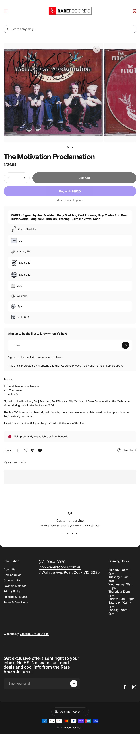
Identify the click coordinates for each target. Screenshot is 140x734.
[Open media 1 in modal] (96, 49)
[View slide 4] (76, 533)
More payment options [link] (70, 200)
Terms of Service (105, 365)
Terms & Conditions (16, 602)
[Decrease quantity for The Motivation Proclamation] (8, 178)
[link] (69, 572)
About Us (9, 569)
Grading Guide (12, 574)
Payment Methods (15, 585)
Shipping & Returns (15, 596)
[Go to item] (68, 147)
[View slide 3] (72, 533)
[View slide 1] (63, 533)
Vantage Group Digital (34, 634)
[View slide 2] (68, 533)
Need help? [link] (129, 450)
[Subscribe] (125, 345)
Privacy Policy (80, 365)
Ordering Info (12, 580)
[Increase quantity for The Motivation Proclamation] (25, 178)
